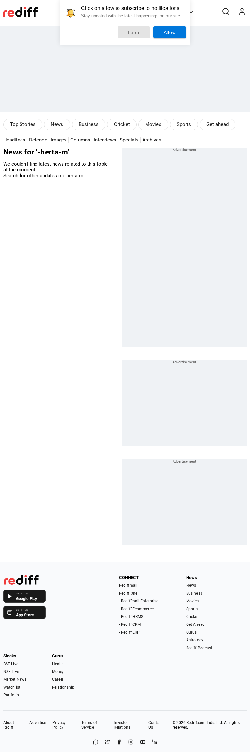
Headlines (14, 140)
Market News (14, 679)
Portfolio (11, 695)
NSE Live (11, 671)
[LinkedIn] (154, 742)
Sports (184, 124)
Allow (170, 32)
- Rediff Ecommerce (136, 609)
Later (134, 32)
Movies (153, 124)
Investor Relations (122, 725)
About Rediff (8, 725)
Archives (151, 140)
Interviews (105, 140)
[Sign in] (242, 12)
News (57, 124)
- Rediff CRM (130, 624)
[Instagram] (130, 742)
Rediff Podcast (199, 648)
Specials (129, 140)
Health (58, 664)
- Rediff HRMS (131, 616)
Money (58, 671)
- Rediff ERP (129, 632)
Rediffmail (128, 585)
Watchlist (11, 687)
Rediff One (128, 593)
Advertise (37, 722)
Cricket (122, 124)
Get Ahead (195, 624)
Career (58, 679)
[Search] (225, 12)
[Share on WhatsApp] (95, 742)
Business (89, 124)
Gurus (191, 632)
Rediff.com (196, 722)
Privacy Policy (59, 725)
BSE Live (10, 664)
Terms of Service (89, 725)
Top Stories (22, 124)
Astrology (194, 640)
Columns (80, 140)
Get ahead (217, 124)
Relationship (63, 687)
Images (59, 140)
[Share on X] (107, 742)
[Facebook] (119, 742)
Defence (38, 140)
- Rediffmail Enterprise (138, 601)
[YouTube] (142, 742)
